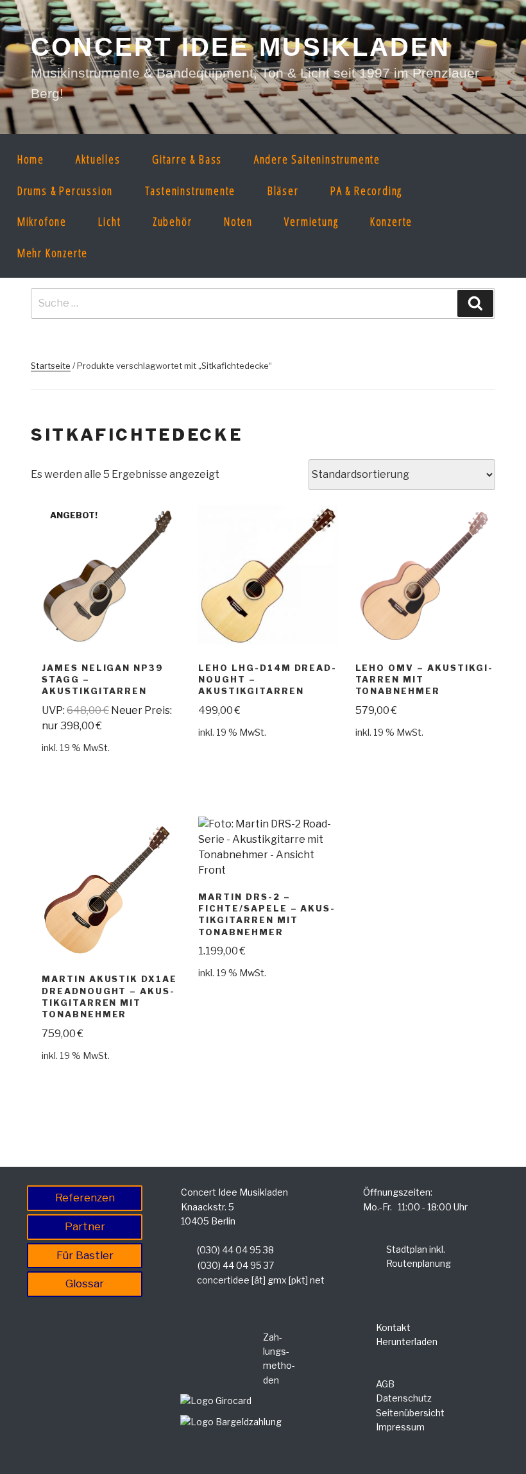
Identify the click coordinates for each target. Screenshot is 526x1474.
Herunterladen (406, 1341)
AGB (385, 1383)
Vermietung (311, 221)
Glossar (84, 1283)
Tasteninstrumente (190, 190)
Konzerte (391, 221)
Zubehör (172, 221)
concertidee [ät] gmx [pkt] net (261, 1280)
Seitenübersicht (410, 1412)
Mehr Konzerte (52, 252)
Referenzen (85, 1197)
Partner (85, 1226)
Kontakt (393, 1327)
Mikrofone (42, 221)
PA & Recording (366, 190)
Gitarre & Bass (187, 159)
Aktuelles (98, 159)
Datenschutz (404, 1398)
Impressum (400, 1426)
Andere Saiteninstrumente (317, 159)
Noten (238, 221)
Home (30, 159)
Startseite (51, 365)
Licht (109, 221)
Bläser (283, 190)
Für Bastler (85, 1255)
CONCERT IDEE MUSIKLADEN (241, 47)
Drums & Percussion (65, 190)
